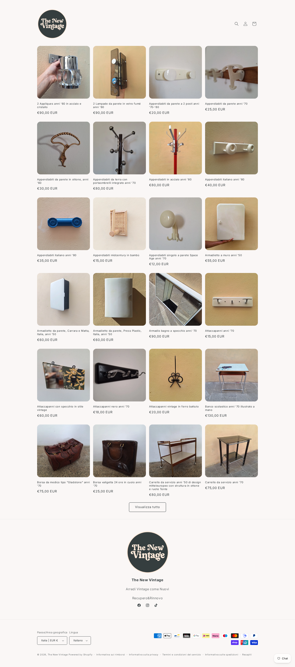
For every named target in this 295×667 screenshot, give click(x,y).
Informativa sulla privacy (144, 654)
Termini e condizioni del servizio (181, 654)
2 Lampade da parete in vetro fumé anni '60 (117, 105)
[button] (236, 23)
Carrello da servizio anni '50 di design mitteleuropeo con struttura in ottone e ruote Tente (175, 486)
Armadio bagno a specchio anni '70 (173, 330)
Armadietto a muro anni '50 (223, 255)
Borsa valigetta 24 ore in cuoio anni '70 (117, 484)
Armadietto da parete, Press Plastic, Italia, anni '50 (117, 332)
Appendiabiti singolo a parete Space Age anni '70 (173, 257)
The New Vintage (58, 654)
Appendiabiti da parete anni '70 (226, 103)
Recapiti (247, 654)
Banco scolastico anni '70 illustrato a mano (230, 408)
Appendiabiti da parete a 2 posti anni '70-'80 (174, 105)
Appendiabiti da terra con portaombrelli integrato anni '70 (114, 181)
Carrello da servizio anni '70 (224, 482)
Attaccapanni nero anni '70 (111, 406)
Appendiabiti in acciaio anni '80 (170, 179)
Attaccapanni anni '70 (219, 330)
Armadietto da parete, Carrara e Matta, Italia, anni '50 (63, 332)
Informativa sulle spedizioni (221, 654)
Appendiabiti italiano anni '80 (224, 179)
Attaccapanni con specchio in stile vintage (60, 408)
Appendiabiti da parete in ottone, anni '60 (62, 181)
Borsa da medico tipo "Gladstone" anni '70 (63, 484)
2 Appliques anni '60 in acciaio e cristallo (59, 105)
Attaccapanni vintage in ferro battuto (174, 406)
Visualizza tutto (147, 507)
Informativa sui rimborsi (110, 654)
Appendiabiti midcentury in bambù (116, 255)
